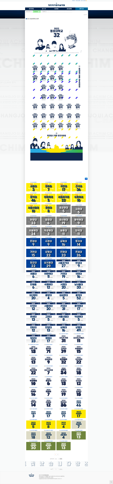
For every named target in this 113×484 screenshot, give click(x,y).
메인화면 (73, 0)
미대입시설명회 (78, 0)
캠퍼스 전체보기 (83, 0)
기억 (51, 469)
